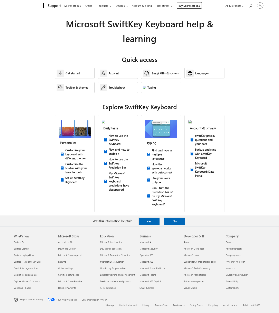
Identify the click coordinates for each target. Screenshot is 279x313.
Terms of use (161, 305)
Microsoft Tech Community (197, 268)
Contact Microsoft (128, 305)
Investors (230, 268)
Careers (229, 242)
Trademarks (179, 305)
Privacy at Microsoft (235, 261)
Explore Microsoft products (27, 281)
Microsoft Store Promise (70, 281)
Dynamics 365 (146, 255)
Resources (163, 5)
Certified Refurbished (68, 274)
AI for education (108, 287)
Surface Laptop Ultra (24, 255)
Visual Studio (190, 287)
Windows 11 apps (22, 287)
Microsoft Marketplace (195, 274)
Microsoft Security (148, 248)
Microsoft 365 (72, 5)
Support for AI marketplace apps (200, 261)
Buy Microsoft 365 (189, 5)
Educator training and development (117, 274)
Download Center (67, 248)
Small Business (147, 287)
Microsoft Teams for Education (115, 255)
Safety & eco (196, 305)
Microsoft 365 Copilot (150, 281)
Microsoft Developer (194, 248)
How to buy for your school (113, 268)
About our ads (230, 305)
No (175, 221)
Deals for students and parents (115, 281)
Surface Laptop (21, 248)
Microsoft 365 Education (112, 261)
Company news (233, 255)
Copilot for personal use (26, 274)
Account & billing (142, 5)
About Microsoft (234, 248)
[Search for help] (250, 5)
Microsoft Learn (191, 255)
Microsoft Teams (148, 274)
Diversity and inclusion (237, 274)
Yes (149, 221)
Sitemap (109, 305)
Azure (187, 242)
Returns (62, 261)
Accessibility (232, 281)
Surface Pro (19, 242)
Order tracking (65, 268)
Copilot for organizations (26, 268)
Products (103, 5)
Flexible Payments (67, 287)
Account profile (65, 242)
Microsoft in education (111, 242)
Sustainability (232, 287)
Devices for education (111, 248)
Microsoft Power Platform (152, 268)
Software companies (194, 281)
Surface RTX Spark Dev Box (27, 261)
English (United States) (31, 299)
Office (88, 5)
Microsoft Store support (70, 255)
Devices (120, 5)
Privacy (145, 305)
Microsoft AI (146, 242)
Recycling (213, 305)
